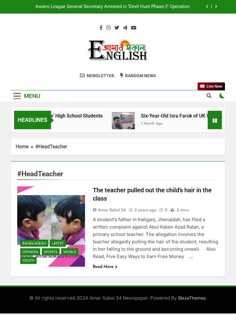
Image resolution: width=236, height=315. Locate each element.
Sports (50, 252)
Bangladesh (34, 243)
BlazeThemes (192, 298)
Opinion (30, 252)
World (69, 252)
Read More (103, 266)
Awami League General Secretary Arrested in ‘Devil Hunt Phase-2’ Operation (112, 6)
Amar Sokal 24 (112, 210)
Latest (58, 243)
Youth (28, 260)
